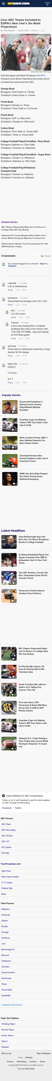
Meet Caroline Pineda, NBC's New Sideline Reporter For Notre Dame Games (34, 440)
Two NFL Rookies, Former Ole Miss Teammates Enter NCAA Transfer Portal (33, 575)
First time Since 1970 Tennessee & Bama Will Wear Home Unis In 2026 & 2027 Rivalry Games (33, 706)
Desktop (28, 1057)
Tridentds (14, 323)
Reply (10, 290)
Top (42, 256)
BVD (13, 311)
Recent (47, 256)
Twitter (18, 808)
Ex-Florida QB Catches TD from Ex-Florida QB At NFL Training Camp (32, 669)
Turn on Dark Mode (26, 1069)
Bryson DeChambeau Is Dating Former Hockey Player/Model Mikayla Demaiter (31, 406)
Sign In (4, 1041)
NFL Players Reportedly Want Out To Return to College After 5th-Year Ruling (33, 651)
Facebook (7, 808)
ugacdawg (12, 346)
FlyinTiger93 (12, 298)
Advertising (21, 1061)
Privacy (10, 1061)
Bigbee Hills (12, 364)
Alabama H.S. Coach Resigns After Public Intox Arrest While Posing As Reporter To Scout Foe (33, 742)
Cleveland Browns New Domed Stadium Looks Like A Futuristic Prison (34, 458)
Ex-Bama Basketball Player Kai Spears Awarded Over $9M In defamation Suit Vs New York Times (34, 558)
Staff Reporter (9, 30)
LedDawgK (12, 283)
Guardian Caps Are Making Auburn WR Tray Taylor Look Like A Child (34, 422)
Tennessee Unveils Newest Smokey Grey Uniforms (32, 591)
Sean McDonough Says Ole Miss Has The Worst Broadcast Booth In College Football (34, 539)
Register (5, 1047)
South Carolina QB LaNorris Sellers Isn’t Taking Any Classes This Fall (32, 687)
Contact (33, 1061)
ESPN (42, 75)
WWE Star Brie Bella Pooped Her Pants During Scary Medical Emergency (33, 476)
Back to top (6, 1053)
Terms (42, 1061)
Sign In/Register (44, 1053)
